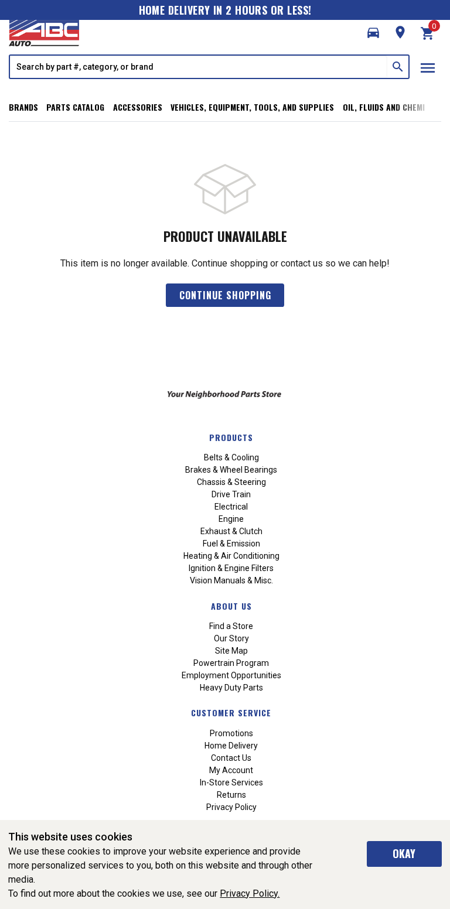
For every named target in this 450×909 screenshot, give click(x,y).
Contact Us (231, 758)
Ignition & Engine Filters (231, 568)
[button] (373, 33)
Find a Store (231, 626)
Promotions (231, 733)
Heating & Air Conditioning (231, 556)
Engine (231, 519)
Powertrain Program (231, 663)
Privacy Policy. (249, 893)
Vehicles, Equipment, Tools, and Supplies (252, 107)
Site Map (231, 650)
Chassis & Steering (231, 482)
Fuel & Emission (231, 543)
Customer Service (231, 712)
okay (404, 853)
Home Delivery (231, 745)
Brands (23, 107)
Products (231, 437)
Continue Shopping (225, 295)
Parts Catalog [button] (75, 107)
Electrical (231, 506)
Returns (231, 794)
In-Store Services (231, 782)
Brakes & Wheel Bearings (231, 469)
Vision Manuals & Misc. (231, 580)
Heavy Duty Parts (231, 687)
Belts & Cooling (231, 457)
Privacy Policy (231, 807)
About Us (231, 606)
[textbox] (198, 67)
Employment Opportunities (231, 675)
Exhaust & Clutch (231, 531)
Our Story (231, 638)
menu (427, 68)
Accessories (137, 107)
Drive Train (231, 494)
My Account (231, 770)
